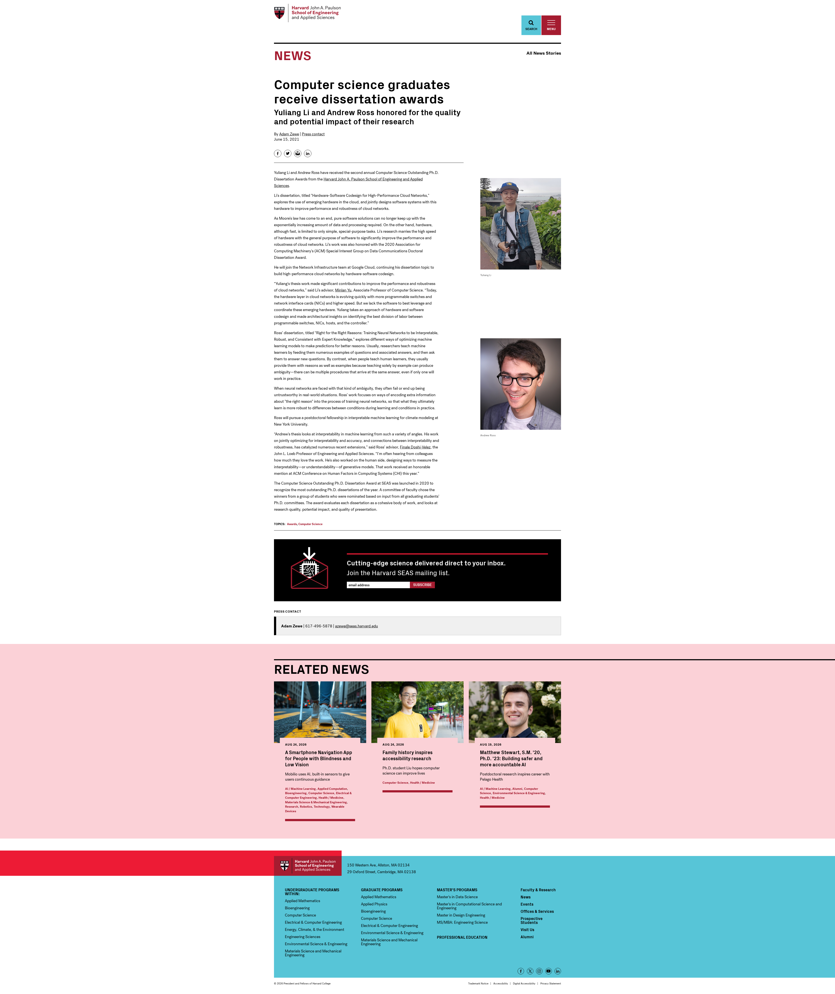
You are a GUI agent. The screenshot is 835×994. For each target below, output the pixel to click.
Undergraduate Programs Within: (312, 892)
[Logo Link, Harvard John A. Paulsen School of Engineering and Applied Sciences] (307, 13)
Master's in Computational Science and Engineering (469, 906)
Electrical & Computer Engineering (313, 922)
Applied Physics (374, 904)
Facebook (521, 971)
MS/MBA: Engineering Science (462, 922)
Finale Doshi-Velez (415, 447)
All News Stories (543, 53)
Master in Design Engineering (461, 915)
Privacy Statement (550, 983)
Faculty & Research (538, 890)
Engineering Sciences (302, 937)
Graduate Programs (381, 890)
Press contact (313, 134)
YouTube (548, 971)
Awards (292, 524)
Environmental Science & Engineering (519, 793)
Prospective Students (532, 920)
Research (291, 807)
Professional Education (462, 937)
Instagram (539, 971)
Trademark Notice (478, 983)
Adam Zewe (289, 134)
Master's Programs (457, 890)
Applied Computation (332, 789)
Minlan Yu (343, 290)
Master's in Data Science (457, 897)
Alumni (517, 789)
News (526, 897)
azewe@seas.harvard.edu (356, 626)
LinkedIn (557, 971)
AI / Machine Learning (300, 789)
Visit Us (527, 930)
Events (527, 904)
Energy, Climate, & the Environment (314, 930)
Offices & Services (537, 911)
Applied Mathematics (302, 901)
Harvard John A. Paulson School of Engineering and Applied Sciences (308, 866)
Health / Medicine (331, 798)
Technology (322, 807)
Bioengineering (296, 793)
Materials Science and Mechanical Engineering (313, 953)
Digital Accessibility (524, 983)
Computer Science (310, 524)
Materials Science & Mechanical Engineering (316, 802)
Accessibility (500, 983)
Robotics (306, 807)
